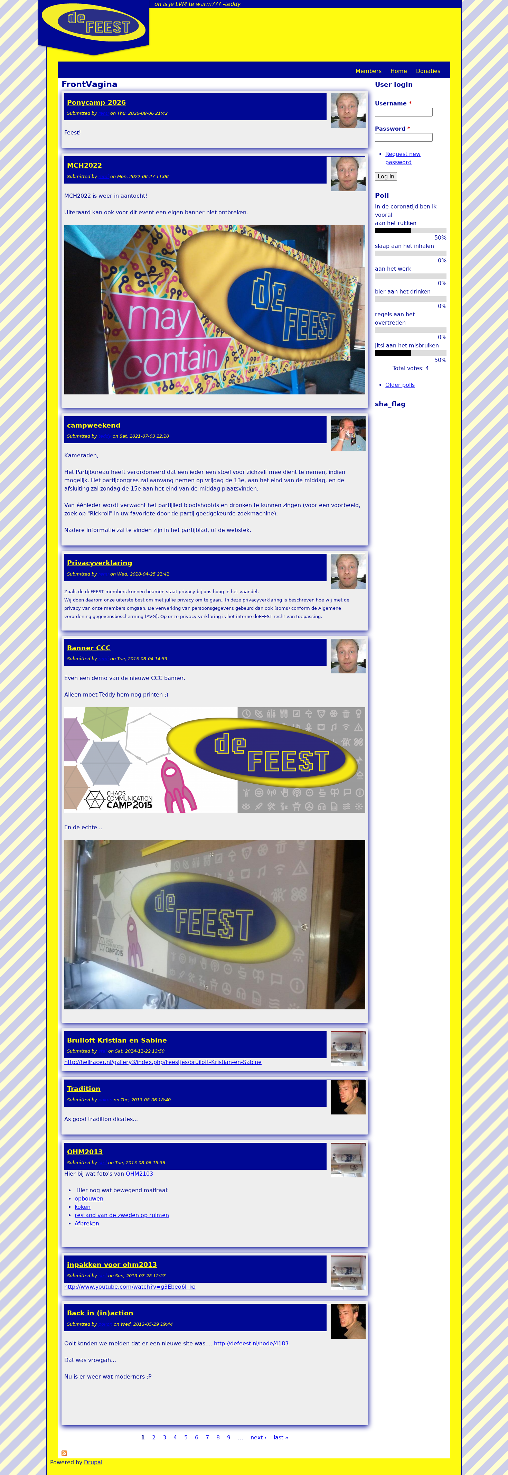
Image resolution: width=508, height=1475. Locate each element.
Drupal (93, 1462)
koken (83, 1207)
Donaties (428, 71)
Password (392, 128)
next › (258, 1437)
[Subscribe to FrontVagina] (64, 1454)
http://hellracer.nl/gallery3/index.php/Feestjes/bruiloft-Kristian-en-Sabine (163, 1062)
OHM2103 (139, 1173)
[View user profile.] (348, 126)
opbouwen (89, 1198)
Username (393, 103)
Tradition (84, 1089)
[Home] (93, 22)
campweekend (94, 425)
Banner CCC (89, 648)
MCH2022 (84, 165)
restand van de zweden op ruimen (122, 1215)
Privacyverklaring (99, 563)
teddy (104, 436)
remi (103, 113)
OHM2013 (85, 1152)
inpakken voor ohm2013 (112, 1265)
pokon (105, 1099)
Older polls (400, 385)
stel (102, 1051)
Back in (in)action (100, 1313)
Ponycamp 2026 (96, 102)
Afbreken (87, 1223)
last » (281, 1437)
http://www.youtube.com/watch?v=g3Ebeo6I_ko (130, 1286)
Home (399, 71)
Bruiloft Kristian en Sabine (117, 1040)
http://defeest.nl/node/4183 (251, 1343)
